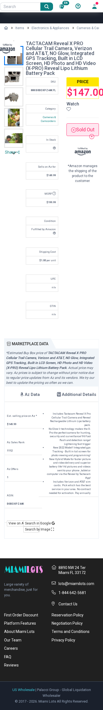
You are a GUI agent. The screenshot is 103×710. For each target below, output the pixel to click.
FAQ (7, 657)
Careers (11, 648)
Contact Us (68, 604)
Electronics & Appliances (50, 28)
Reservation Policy (67, 615)
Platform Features (20, 623)
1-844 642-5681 (72, 593)
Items (19, 28)
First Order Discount (21, 615)
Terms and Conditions (71, 631)
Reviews (11, 665)
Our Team (12, 640)
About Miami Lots (19, 631)
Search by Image (32, 529)
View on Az (16, 523)
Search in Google (32, 523)
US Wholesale (23, 690)
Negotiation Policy (67, 623)
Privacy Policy (63, 640)
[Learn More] (78, 6)
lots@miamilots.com (76, 583)
